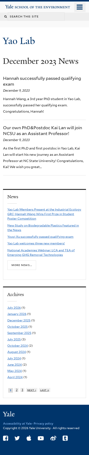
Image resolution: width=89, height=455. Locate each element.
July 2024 (14, 358)
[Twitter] (17, 438)
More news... (21, 265)
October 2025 (17, 326)
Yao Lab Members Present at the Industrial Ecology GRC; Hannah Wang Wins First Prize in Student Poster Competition (44, 214)
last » (44, 390)
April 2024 (15, 377)
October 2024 (17, 345)
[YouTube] (41, 438)
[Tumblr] (65, 438)
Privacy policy (43, 423)
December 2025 (18, 320)
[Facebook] (5, 438)
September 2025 (19, 333)
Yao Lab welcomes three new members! (36, 243)
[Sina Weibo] (53, 438)
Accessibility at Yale (17, 423)
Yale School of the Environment (17, 5)
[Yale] (9, 414)
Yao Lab (20, 41)
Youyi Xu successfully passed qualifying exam (40, 236)
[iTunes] (29, 438)
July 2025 (14, 339)
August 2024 (16, 352)
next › (31, 390)
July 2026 (14, 307)
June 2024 (14, 364)
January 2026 (16, 314)
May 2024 (14, 371)
